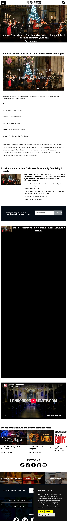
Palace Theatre (32, 450)
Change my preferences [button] (46, 515)
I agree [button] (41, 511)
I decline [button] (48, 511)
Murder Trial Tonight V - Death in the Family (13, 447)
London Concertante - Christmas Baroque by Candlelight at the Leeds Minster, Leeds (33, 36)
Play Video (33, 41)
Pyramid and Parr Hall (7, 450)
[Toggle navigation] (3, 3)
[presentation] (2, 438)
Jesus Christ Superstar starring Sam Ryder (39, 447)
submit (58, 213)
